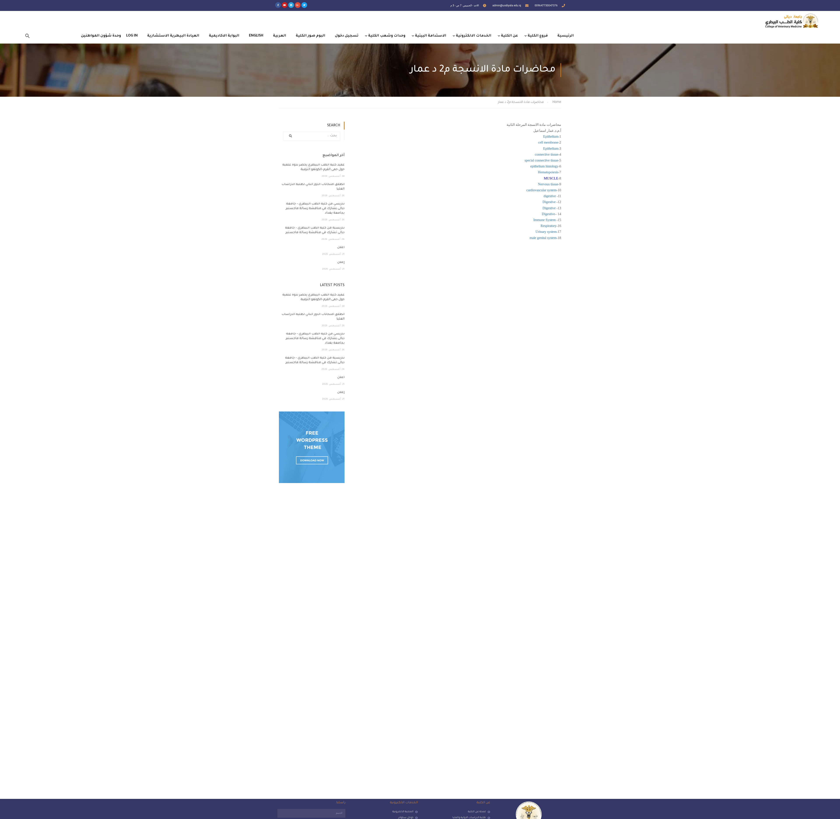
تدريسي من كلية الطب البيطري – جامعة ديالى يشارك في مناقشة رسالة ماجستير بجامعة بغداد (315, 208)
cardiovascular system (541, 190)
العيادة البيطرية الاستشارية (173, 36)
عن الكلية (509, 36)
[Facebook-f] (278, 5)
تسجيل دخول (347, 36)
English (256, 36)
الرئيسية (565, 36)
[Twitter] (304, 5)
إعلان (341, 262)
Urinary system (546, 232)
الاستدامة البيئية (430, 36)
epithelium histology (544, 166)
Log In (132, 36)
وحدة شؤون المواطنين (101, 36)
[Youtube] (284, 5)
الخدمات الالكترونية (473, 36)
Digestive (549, 202)
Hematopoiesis (548, 172)
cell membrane (548, 142)
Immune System (544, 220)
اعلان (341, 247)
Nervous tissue (548, 184)
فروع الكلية (538, 36)
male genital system (543, 238)
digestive (550, 196)
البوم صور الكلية (310, 36)
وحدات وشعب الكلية (386, 36)
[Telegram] (291, 5)
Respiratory (548, 226)
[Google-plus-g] (298, 5)
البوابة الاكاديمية (224, 36)
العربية (279, 36)
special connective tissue (541, 160)
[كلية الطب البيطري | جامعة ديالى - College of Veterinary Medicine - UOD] (790, 20)
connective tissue (546, 154)
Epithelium (550, 136)
